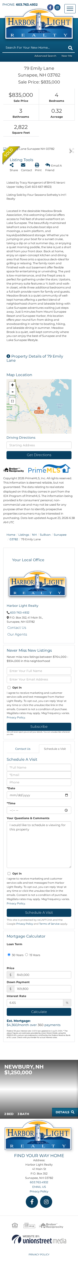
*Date (11, 788)
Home (10, 534)
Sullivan (45, 534)
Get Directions (39, 455)
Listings (23, 534)
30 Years (17, 955)
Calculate (39, 1012)
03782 (14, 539)
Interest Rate (16, 996)
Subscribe (39, 727)
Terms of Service (49, 923)
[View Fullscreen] (12, 401)
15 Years (34, 955)
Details (62, 1112)
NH (34, 534)
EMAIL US (39, 1186)
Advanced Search (45, 55)
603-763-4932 (19, 612)
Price (10, 968)
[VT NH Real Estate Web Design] (39, 1239)
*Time (11, 803)
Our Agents (17, 634)
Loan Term (14, 944)
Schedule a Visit (55, 748)
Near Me (67, 55)
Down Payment (18, 982)
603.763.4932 (27, 5)
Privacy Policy (16, 717)
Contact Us (16, 628)
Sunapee (60, 534)
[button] (70, 48)
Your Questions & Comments (28, 818)
